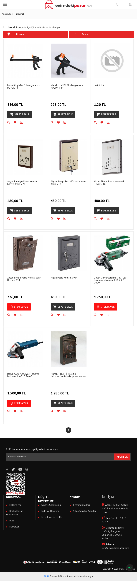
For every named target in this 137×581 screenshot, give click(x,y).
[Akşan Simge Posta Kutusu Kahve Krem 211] (69, 157)
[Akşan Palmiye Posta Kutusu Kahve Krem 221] (25, 157)
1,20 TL (100, 104)
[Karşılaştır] (23, 122)
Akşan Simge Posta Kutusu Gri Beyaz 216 (109, 182)
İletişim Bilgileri (81, 504)
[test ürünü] (112, 60)
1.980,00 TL (60, 393)
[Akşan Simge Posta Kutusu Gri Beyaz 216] (112, 157)
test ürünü (99, 85)
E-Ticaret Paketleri (67, 576)
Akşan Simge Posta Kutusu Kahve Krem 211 (68, 182)
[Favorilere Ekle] (17, 122)
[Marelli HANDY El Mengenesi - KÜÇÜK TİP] (69, 60)
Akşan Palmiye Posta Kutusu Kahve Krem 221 (22, 182)
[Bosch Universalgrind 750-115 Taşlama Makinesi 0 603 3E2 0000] (112, 253)
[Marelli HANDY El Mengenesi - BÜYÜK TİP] (25, 60)
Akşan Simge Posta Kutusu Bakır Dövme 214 (24, 279)
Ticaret (50, 576)
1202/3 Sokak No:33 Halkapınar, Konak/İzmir (115, 508)
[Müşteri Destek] (129, 567)
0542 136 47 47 (114, 519)
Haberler (14, 526)
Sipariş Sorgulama (51, 504)
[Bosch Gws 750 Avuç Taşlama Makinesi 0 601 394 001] (25, 349)
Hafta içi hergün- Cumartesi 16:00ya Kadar (112, 533)
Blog (11, 520)
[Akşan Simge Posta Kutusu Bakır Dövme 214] (25, 253)
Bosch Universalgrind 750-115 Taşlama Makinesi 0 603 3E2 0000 (110, 280)
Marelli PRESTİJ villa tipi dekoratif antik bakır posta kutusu (68, 375)
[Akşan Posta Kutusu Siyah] (69, 253)
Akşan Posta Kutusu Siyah (64, 277)
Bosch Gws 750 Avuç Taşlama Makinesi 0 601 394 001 (23, 375)
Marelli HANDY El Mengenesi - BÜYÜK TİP (23, 86)
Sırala (85, 34)
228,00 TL (58, 104)
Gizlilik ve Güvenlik (51, 517)
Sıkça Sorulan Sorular (84, 511)
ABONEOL (122, 456)
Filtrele (20, 34)
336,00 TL (15, 104)
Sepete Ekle (21, 114)
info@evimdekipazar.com (115, 546)
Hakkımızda (15, 504)
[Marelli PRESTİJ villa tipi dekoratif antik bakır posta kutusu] (69, 349)
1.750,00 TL (103, 297)
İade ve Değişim (50, 511)
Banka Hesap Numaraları (14, 512)
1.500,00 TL (16, 393)
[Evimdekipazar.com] (68, 4)
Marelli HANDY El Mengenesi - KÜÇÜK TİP (67, 86)
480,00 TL (15, 200)
